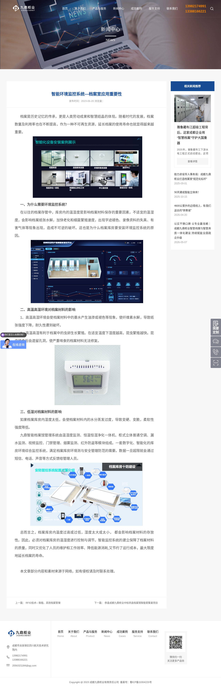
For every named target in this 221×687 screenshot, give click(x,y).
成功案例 (136, 8)
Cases (122, 633)
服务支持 (154, 8)
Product (90, 633)
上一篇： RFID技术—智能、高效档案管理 (37, 602)
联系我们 (172, 8)
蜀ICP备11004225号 (141, 682)
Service (137, 633)
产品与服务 (99, 8)
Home (60, 633)
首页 (65, 8)
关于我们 (80, 8)
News (106, 633)
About (73, 633)
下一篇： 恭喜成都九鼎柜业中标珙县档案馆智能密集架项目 (126, 602)
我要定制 (216, 330)
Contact (152, 633)
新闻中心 (118, 8)
